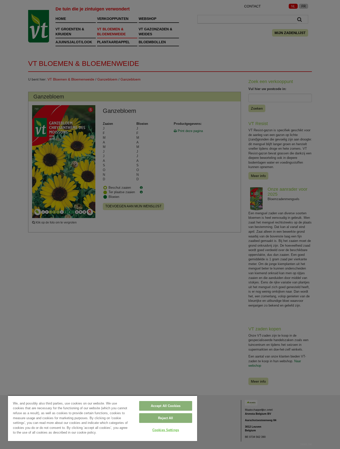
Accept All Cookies (165, 406)
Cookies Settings (165, 430)
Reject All (165, 418)
